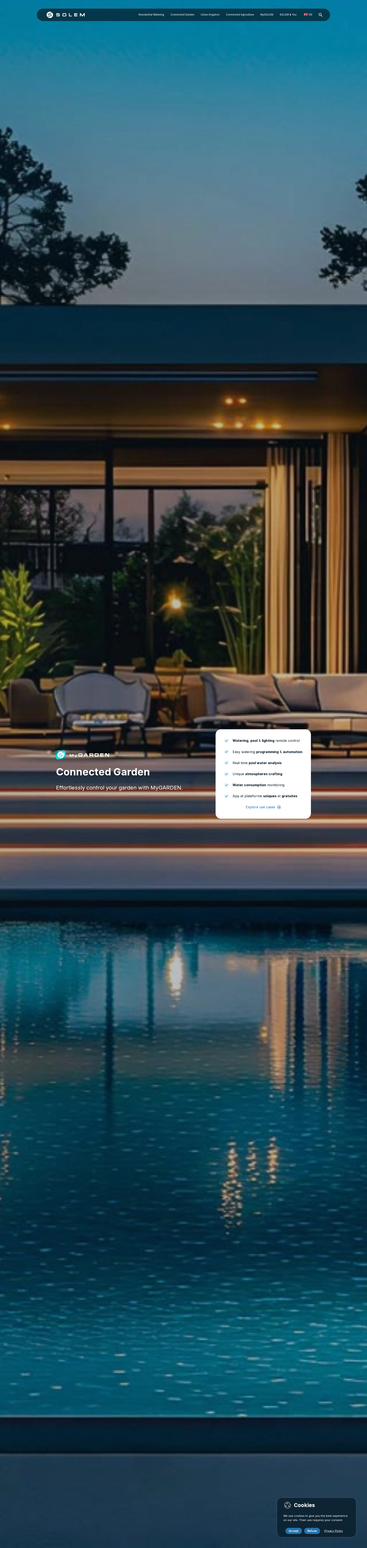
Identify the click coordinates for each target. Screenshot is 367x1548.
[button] (321, 15)
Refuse (312, 1531)
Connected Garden (182, 14)
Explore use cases (260, 807)
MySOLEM (266, 14)
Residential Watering (151, 14)
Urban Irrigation (210, 14)
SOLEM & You (288, 14)
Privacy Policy (333, 1531)
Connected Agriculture (240, 14)
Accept (294, 1531)
